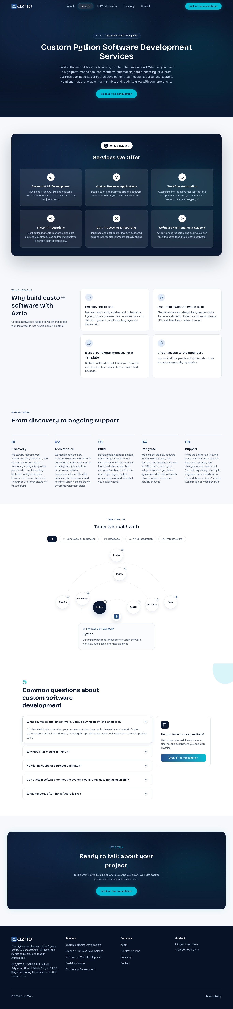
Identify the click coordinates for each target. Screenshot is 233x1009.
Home (99, 35)
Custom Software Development (83, 944)
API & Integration (143, 538)
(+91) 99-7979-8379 (187, 949)
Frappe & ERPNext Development (84, 950)
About (70, 6)
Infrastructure (174, 538)
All (52, 538)
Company (129, 6)
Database (114, 538)
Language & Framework (81, 538)
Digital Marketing (75, 963)
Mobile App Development (80, 969)
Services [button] (86, 6)
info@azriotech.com (186, 944)
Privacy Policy (214, 996)
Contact (145, 6)
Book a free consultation (203, 6)
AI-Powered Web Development (83, 957)
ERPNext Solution (107, 6)
